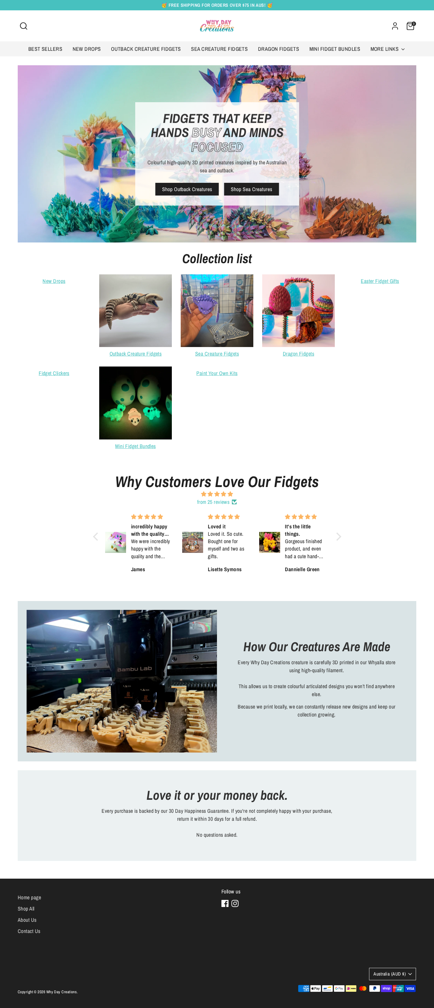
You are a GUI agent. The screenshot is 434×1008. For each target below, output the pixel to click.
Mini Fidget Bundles (334, 49)
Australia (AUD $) (389, 974)
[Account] (395, 26)
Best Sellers (45, 49)
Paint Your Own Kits (217, 373)
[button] (97, 537)
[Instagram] (235, 903)
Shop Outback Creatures (187, 189)
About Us (27, 920)
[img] (217, 494)
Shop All (26, 908)
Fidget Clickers (54, 373)
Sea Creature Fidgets (219, 49)
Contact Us (29, 931)
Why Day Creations (61, 991)
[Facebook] (225, 903)
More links (385, 49)
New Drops (87, 49)
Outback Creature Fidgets (146, 49)
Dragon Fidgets (278, 49)
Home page (29, 897)
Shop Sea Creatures (251, 189)
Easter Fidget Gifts (380, 281)
